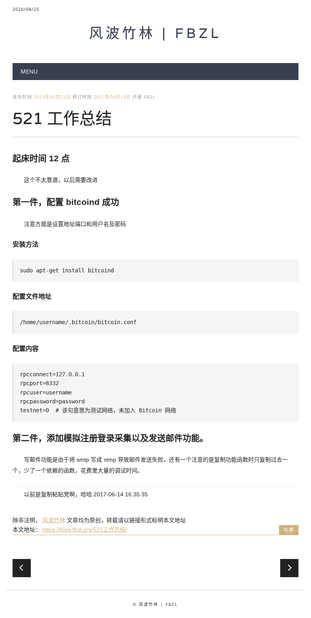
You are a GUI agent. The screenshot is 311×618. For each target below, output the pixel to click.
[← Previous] (22, 568)
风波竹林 (54, 520)
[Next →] (289, 568)
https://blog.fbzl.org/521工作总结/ (85, 529)
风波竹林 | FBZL (155, 33)
